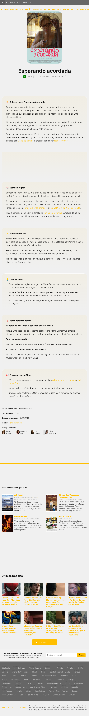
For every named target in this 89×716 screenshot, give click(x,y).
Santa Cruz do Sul (9, 694)
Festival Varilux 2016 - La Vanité (64, 208)
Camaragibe (7, 686)
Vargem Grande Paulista (58, 690)
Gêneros (81, 9)
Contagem (48, 667)
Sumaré (75, 690)
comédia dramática (52, 213)
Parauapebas (7, 682)
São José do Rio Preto (29, 694)
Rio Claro (45, 694)
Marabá (24, 675)
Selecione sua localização (17, 9)
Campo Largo (20, 686)
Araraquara (78, 682)
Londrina (64, 675)
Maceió (19, 682)
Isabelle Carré (61, 140)
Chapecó (29, 682)
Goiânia (26, 679)
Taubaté (40, 682)
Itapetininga (40, 690)
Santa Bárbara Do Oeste (60, 671)
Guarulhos (76, 675)
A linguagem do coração (64, 380)
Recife (43, 671)
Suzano (54, 686)
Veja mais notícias (45, 642)
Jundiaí (34, 675)
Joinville (19, 690)
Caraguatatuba (59, 694)
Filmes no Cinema (19, 2)
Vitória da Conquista (20, 671)
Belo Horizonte (19, 667)
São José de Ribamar (39, 686)
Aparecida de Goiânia (10, 679)
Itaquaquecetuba (54, 682)
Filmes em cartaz (41, 9)
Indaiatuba (37, 679)
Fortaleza (71, 667)
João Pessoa (7, 690)
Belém (80, 667)
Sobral (67, 682)
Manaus (77, 671)
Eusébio (5, 671)
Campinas (60, 679)
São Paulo (6, 667)
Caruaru (72, 694)
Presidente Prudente (49, 675)
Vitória (28, 690)
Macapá (71, 679)
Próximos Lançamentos (63, 9)
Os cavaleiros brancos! (36, 208)
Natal (34, 671)
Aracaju (14, 675)
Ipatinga (64, 686)
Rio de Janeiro (35, 667)
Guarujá (74, 686)
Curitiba (60, 667)
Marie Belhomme (26, 140)
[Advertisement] (44, 89)
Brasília (4, 675)
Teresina (48, 679)
